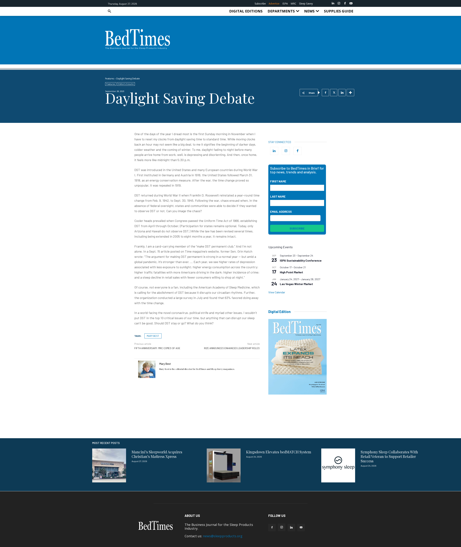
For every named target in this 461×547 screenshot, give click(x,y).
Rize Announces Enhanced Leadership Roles (232, 348)
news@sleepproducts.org (222, 536)
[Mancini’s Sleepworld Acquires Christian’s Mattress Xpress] (109, 465)
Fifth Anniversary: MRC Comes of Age (157, 348)
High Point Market (291, 272)
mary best (153, 335)
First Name (278, 181)
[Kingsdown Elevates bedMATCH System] (224, 465)
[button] (109, 11)
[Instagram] (339, 3)
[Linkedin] (333, 3)
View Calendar (276, 292)
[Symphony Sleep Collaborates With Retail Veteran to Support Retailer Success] (338, 465)
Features (109, 78)
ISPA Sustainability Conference (301, 260)
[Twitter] (333, 92)
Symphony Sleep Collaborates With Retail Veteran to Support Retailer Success (389, 456)
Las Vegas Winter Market (296, 284)
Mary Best (165, 363)
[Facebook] (345, 3)
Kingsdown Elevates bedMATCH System (278, 451)
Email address (281, 211)
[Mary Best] (146, 369)
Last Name (278, 196)
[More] (350, 92)
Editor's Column (126, 84)
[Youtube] (351, 3)
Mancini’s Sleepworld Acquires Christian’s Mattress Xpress (157, 454)
